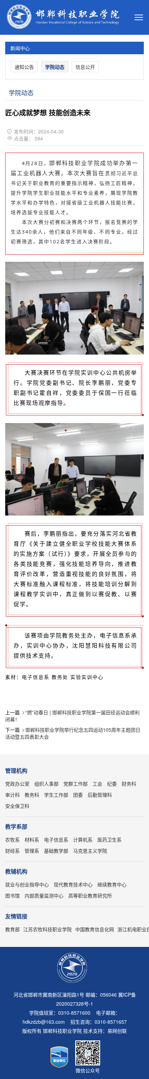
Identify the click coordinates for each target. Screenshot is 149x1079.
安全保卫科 (17, 805)
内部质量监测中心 (44, 895)
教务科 (32, 794)
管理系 (32, 850)
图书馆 (12, 895)
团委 (78, 794)
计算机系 (83, 839)
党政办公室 (17, 783)
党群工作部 (75, 783)
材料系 (32, 839)
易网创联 (117, 1030)
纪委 (112, 783)
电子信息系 (56, 839)
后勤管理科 (100, 794)
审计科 (12, 794)
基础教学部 (56, 850)
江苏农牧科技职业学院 (47, 929)
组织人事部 (46, 783)
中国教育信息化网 (94, 929)
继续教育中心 (111, 884)
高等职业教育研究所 (90, 895)
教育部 (12, 929)
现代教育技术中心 (73, 884)
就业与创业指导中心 (27, 884)
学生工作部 (56, 794)
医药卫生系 (109, 839)
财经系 (12, 850)
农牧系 (12, 839)
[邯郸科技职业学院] (65, 17)
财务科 (129, 783)
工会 (97, 783)
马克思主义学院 (90, 850)
